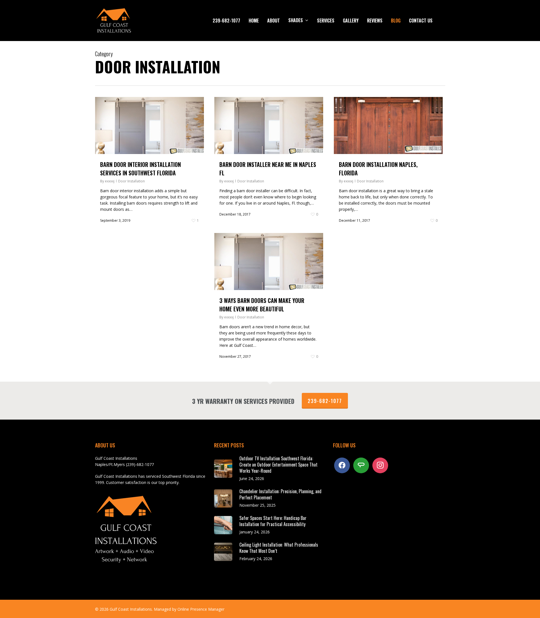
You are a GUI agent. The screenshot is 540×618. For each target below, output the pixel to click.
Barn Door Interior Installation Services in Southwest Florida (140, 168)
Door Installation (131, 181)
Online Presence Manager (200, 609)
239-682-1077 (325, 400)
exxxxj (109, 181)
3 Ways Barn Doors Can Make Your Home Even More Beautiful (261, 304)
